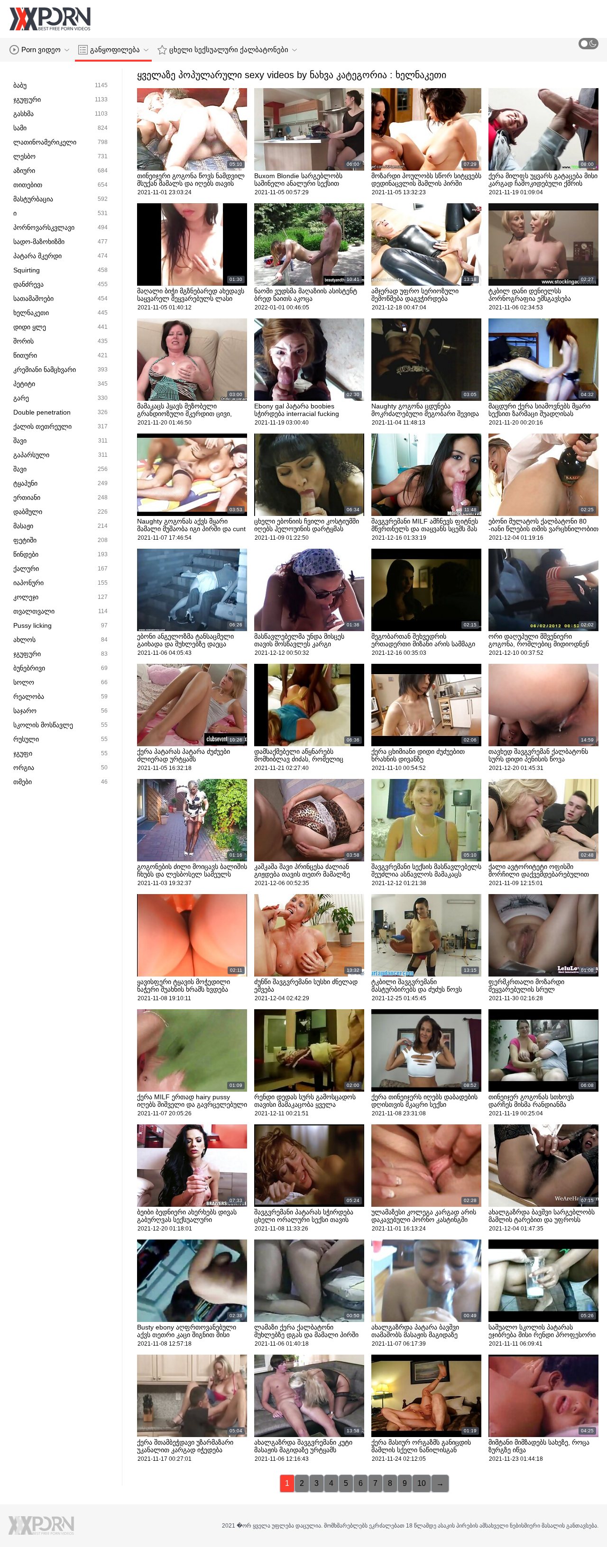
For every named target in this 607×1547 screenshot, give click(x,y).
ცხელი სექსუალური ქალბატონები (228, 49)
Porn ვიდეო (41, 49)
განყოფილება (115, 49)
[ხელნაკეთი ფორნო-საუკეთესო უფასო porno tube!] (50, 19)
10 (421, 1483)
